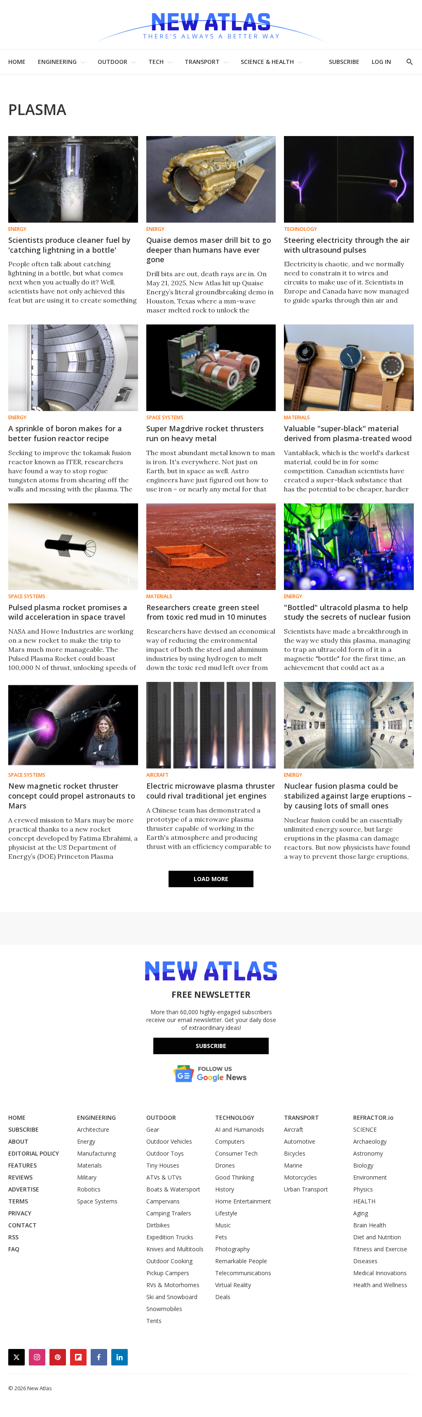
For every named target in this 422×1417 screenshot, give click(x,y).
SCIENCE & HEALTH (267, 62)
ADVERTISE (23, 1189)
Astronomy (368, 1153)
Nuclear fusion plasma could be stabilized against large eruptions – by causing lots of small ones (348, 796)
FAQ (13, 1249)
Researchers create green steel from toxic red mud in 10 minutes (206, 612)
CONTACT (22, 1225)
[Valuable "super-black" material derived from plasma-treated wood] (349, 367)
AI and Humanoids (239, 1129)
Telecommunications (243, 1273)
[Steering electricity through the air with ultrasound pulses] (349, 179)
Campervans (163, 1201)
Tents (154, 1321)
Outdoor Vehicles (169, 1141)
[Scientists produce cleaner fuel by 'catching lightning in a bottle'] (73, 179)
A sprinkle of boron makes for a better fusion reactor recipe (65, 433)
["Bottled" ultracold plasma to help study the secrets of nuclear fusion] (349, 546)
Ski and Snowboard (171, 1297)
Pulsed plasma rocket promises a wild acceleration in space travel (67, 612)
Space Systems (164, 417)
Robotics (89, 1189)
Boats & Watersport (173, 1189)
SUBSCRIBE (344, 62)
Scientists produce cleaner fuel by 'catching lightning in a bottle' (69, 245)
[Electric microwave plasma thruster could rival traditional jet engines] (211, 725)
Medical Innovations (380, 1273)
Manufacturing (96, 1153)
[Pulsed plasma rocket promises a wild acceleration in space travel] (73, 546)
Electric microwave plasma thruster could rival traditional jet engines (210, 791)
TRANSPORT (202, 62)
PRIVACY (19, 1213)
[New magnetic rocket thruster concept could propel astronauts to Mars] (73, 725)
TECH (156, 62)
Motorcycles (300, 1177)
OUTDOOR (112, 62)
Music (223, 1225)
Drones (225, 1165)
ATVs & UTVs (164, 1177)
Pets (221, 1237)
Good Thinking (234, 1177)
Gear (152, 1129)
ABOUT (18, 1141)
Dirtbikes (158, 1225)
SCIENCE (365, 1129)
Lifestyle (226, 1213)
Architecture (93, 1129)
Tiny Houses (162, 1165)
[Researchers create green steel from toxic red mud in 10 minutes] (211, 546)
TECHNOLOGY (234, 1117)
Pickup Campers (167, 1273)
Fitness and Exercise (380, 1249)
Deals (222, 1297)
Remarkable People (241, 1261)
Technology (300, 229)
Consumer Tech (236, 1153)
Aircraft (157, 775)
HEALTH (364, 1201)
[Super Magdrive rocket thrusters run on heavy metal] (211, 367)
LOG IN (381, 62)
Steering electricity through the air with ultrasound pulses (347, 245)
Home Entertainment (243, 1201)
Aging (360, 1213)
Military (86, 1177)
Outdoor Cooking (169, 1261)
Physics (363, 1189)
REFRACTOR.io (373, 1117)
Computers (230, 1141)
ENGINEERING (57, 62)
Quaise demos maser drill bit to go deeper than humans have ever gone (208, 250)
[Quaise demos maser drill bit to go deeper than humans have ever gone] (211, 179)
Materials (297, 417)
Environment (370, 1177)
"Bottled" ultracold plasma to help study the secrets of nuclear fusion (347, 612)
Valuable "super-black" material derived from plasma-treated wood (348, 433)
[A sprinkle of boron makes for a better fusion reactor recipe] (73, 367)
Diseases (365, 1261)
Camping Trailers (168, 1213)
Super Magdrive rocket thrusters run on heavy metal (205, 433)
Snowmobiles (164, 1309)
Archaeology (370, 1141)
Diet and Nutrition (377, 1237)
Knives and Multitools (175, 1249)
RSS (13, 1237)
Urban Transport (306, 1189)
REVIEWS (20, 1177)
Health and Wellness (380, 1285)
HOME (17, 62)
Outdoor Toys (165, 1153)
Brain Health (369, 1225)
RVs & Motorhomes (172, 1285)
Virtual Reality (233, 1285)
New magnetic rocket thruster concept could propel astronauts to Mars (71, 796)
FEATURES (22, 1165)
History (224, 1189)
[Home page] (211, 24)
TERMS (18, 1201)
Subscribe (211, 1046)
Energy (17, 229)
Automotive (299, 1141)
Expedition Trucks (169, 1237)
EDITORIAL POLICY (33, 1153)
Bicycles (294, 1153)
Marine (293, 1165)
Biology (363, 1165)
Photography (232, 1249)
